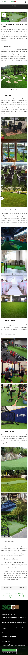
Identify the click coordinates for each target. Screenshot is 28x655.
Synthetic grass (17, 8)
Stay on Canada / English (9, 652)
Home (10, 8)
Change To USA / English (9, 650)
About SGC (17, 594)
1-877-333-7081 (10, 224)
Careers (5, 596)
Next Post (21, 587)
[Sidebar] (2, 198)
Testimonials (14, 598)
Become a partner (16, 596)
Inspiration (7, 594)
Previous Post (8, 587)
